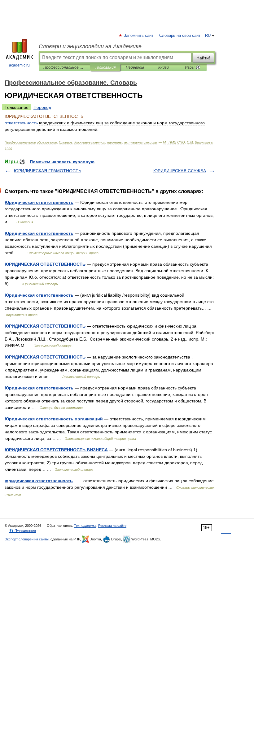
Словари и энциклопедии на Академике (90, 46)
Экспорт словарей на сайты (27, 539)
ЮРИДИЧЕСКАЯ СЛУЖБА (179, 170)
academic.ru (19, 65)
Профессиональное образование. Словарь (64, 67)
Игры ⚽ (192, 67)
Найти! (203, 57)
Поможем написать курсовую (62, 161)
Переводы (135, 67)
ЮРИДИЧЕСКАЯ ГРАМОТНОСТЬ (47, 170)
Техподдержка (85, 525)
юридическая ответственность (39, 480)
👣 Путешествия (22, 530)
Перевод (42, 107)
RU (208, 35)
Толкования (105, 67)
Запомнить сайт (138, 35)
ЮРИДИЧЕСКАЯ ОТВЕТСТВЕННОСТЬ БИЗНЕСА (56, 449)
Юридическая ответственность (39, 202)
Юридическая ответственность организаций (54, 418)
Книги (163, 67)
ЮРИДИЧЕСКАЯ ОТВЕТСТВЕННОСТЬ (45, 264)
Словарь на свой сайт (179, 35)
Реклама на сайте (112, 525)
